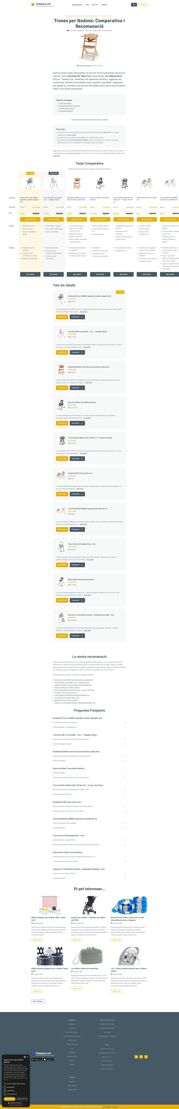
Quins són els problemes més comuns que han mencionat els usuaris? (76, 845)
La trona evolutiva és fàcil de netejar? (65, 861)
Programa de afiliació (107, 1028)
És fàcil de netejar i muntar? (62, 744)
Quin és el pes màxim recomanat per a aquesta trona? (71, 739)
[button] (16, 1103)
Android (108, 1107)
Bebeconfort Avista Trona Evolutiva (66, 700)
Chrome (114, 1107)
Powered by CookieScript (16, 1105)
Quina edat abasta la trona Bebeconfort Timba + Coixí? (71, 789)
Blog (87, 5)
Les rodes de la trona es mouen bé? (65, 722)
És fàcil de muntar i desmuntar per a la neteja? (68, 811)
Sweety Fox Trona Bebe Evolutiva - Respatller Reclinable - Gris (75, 703)
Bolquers (72, 1064)
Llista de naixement (107, 1069)
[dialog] (16, 1081)
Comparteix (75, 317)
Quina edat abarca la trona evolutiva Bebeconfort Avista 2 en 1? (74, 857)
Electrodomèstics (72, 1032)
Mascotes (72, 1052)
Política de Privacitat (107, 1024)
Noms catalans (107, 1061)
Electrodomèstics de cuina (72, 1036)
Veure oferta (62, 317)
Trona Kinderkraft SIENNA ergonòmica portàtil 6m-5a (71, 695)
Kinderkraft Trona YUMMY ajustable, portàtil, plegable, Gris (29, 200)
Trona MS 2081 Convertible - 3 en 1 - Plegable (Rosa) (53, 199)
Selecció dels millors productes (69, 106)
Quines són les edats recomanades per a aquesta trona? (71, 756)
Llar (72, 1048)
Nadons (72, 1060)
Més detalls (30, 274)
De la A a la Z (107, 1057)
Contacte (104, 5)
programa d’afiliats (74, 153)
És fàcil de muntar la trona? (62, 794)
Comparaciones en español (107, 1036)
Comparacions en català (73, 16)
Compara (143, 4)
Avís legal (107, 1032)
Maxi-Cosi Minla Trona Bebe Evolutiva (99, 199)
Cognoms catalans (107, 1065)
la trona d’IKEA (71, 135)
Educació (72, 1028)
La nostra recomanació (66, 108)
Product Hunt (72, 1089)
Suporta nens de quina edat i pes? (64, 873)
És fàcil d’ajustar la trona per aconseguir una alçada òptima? (73, 806)
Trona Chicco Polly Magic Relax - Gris (66, 698)
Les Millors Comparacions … (90, 16)
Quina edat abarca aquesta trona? (64, 840)
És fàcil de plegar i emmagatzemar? (65, 727)
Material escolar (72, 1056)
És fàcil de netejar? (59, 761)
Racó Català (72, 1085)
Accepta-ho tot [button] (9, 1099)
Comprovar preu (30, 219)
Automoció (72, 1024)
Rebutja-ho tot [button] (22, 1099)
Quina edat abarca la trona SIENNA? (65, 823)
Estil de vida (72, 1040)
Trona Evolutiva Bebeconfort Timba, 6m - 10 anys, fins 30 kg (122, 200)
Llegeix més (37, 940)
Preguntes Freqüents (66, 111)
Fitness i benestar (72, 1044)
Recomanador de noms (107, 1053)
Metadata (72, 1081)
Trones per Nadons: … (106, 16)
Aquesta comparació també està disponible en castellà (89, 120)
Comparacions (77, 5)
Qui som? (95, 5)
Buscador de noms (107, 1049)
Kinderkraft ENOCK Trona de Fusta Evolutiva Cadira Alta (76, 199)
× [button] (27, 1057)
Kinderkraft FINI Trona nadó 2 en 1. (147, 199)
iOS (104, 1107)
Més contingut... (38, 1001)
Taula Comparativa (65, 103)
